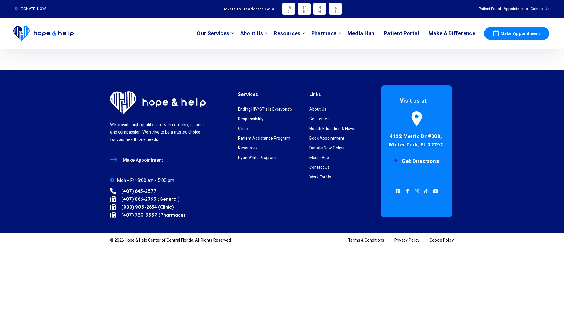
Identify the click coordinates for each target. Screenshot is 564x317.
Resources (287, 33)
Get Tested (319, 119)
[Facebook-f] (407, 191)
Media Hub (361, 33)
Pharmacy (324, 33)
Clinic (243, 128)
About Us (251, 33)
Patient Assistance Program (264, 138)
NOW (41, 8)
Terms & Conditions (366, 240)
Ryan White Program (257, 157)
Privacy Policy (406, 240)
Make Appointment (520, 33)
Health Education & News (332, 128)
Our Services (213, 33)
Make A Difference (452, 33)
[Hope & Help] (43, 33)
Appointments (515, 8)
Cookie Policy (441, 240)
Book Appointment (326, 138)
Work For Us (320, 177)
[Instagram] (417, 191)
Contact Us (540, 8)
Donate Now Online (327, 148)
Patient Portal (490, 8)
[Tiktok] (426, 191)
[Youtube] (435, 191)
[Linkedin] (398, 191)
